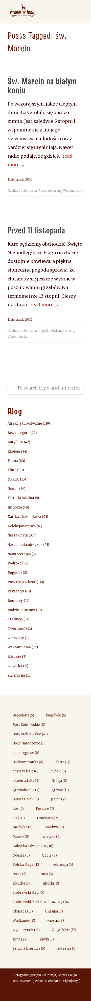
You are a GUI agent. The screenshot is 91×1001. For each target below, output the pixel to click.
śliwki (47, 939)
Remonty (15, 601)
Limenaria (47, 818)
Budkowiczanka (28, 762)
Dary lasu (15, 442)
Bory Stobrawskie (30, 734)
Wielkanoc (24, 920)
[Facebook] (45, 992)
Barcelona (23, 715)
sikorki (50, 883)
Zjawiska (15, 666)
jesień (58, 799)
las (19, 818)
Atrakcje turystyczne (25, 423)
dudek (58, 771)
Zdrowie (14, 656)
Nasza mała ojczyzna (25, 545)
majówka (23, 827)
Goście (13, 489)
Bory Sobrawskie (29, 725)
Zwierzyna (16, 675)
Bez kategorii (19, 433)
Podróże (14, 563)
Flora (12, 470)
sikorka (21, 883)
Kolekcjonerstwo (22, 526)
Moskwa (54, 827)
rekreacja (63, 864)
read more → (44, 305)
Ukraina (54, 911)
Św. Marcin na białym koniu (42, 85)
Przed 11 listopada (36, 230)
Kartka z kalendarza (22, 190)
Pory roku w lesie (22, 582)
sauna (46, 874)
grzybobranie (26, 790)
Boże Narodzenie (29, 743)
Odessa (21, 855)
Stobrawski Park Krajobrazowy (41, 902)
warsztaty (16, 638)
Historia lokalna (21, 498)
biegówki (56, 715)
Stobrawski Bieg (28, 892)
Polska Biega (26, 864)
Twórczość (16, 628)
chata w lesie (25, 771)
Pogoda (44, 331)
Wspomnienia (72, 190)
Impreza (15, 507)
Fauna (13, 461)
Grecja (59, 781)
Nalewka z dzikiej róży (33, 846)
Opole (49, 855)
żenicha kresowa (29, 948)
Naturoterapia (19, 554)
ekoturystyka (26, 781)
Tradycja (15, 619)
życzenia (67, 948)
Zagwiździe (64, 930)
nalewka (51, 836)
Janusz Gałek (26, 799)
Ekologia (15, 451)
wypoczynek (26, 930)
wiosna (55, 920)
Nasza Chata (18, 535)
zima (20, 939)
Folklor (13, 479)
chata (63, 762)
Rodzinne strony (49, 190)
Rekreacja (16, 591)
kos (18, 808)
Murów (21, 836)
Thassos (23, 911)
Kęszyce (46, 808)
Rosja (20, 874)
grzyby (60, 790)
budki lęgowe (26, 753)
